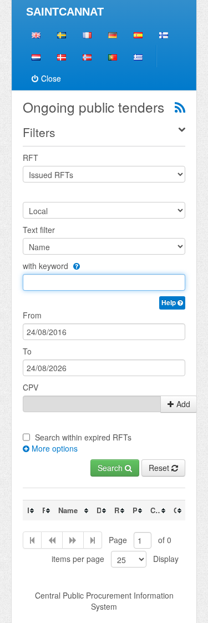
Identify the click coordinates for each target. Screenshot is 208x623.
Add (183, 403)
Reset (160, 467)
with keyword (46, 265)
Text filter (39, 229)
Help (169, 302)
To (27, 351)
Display (166, 558)
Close (51, 78)
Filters (39, 132)
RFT (30, 157)
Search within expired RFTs (83, 437)
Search (111, 467)
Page (118, 539)
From (32, 315)
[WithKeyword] (75, 265)
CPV (30, 387)
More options (53, 448)
